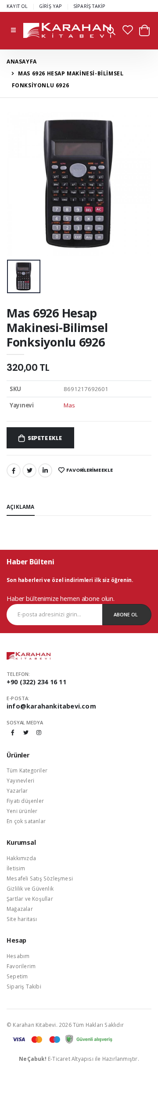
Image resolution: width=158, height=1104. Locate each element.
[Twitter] (29, 470)
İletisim (16, 868)
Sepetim (17, 976)
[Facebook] (14, 470)
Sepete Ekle (45, 438)
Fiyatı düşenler (25, 800)
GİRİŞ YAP (50, 6)
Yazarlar (17, 790)
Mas (69, 405)
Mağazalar (20, 908)
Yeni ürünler (22, 810)
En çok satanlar (26, 820)
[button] (111, 32)
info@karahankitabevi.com (51, 706)
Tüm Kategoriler (27, 770)
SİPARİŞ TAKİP (89, 6)
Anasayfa (22, 61)
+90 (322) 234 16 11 (36, 682)
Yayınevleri (20, 780)
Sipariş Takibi (24, 986)
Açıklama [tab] (21, 506)
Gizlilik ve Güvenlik (30, 888)
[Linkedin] (45, 470)
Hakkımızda (21, 858)
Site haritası (22, 918)
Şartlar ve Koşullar (30, 898)
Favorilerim (21, 966)
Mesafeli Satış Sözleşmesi (40, 878)
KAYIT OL (17, 6)
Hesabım (18, 955)
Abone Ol (126, 614)
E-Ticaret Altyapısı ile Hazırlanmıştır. (79, 1058)
